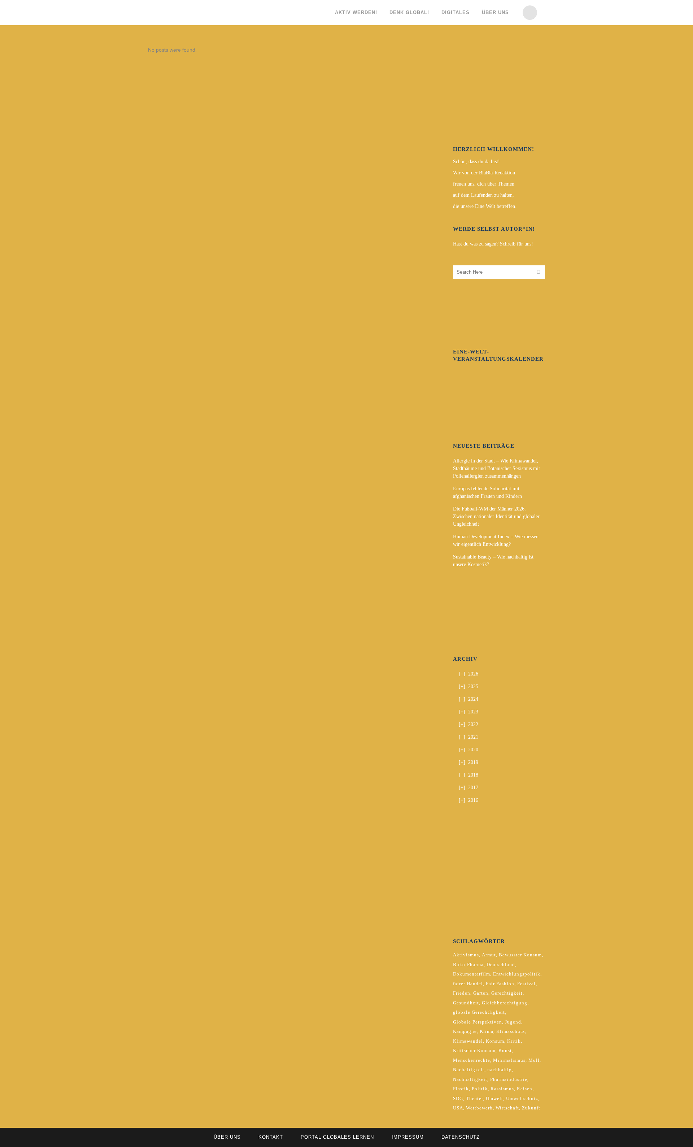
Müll (534, 1060)
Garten (480, 993)
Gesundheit (466, 1002)
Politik (480, 1088)
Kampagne (465, 1031)
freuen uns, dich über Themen (483, 184)
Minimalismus (509, 1060)
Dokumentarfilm (471, 974)
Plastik (461, 1088)
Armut (489, 954)
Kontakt (270, 1137)
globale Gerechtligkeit (479, 1012)
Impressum (408, 1137)
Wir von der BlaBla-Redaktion (484, 172)
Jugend (513, 1022)
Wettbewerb (479, 1108)
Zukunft (531, 1108)
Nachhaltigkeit (470, 1079)
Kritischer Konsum (474, 1050)
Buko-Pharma (468, 964)
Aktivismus (466, 954)
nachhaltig (499, 1069)
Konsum (495, 1041)
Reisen (524, 1088)
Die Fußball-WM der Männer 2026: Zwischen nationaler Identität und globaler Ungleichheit (496, 516)
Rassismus (502, 1088)
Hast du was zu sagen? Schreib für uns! (493, 244)
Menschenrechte (471, 1060)
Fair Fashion (500, 983)
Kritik (514, 1041)
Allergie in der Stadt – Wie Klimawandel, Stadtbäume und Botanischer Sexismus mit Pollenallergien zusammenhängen (496, 468)
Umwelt (494, 1098)
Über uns (227, 1137)
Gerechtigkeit (507, 993)
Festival (526, 983)
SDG (458, 1098)
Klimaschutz (510, 1031)
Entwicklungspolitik (516, 974)
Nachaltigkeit (468, 1069)
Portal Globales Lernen (337, 1137)
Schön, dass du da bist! (476, 161)
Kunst (505, 1050)
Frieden (461, 993)
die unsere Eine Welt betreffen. (485, 206)
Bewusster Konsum (520, 954)
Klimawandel (468, 1041)
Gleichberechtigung (504, 1002)
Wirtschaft (507, 1108)
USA (458, 1108)
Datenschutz (460, 1137)
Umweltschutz (522, 1098)
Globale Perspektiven (477, 1022)
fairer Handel (468, 983)
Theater (474, 1098)
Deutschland (501, 964)
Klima (486, 1031)
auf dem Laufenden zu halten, (483, 195)
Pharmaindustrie (508, 1079)
